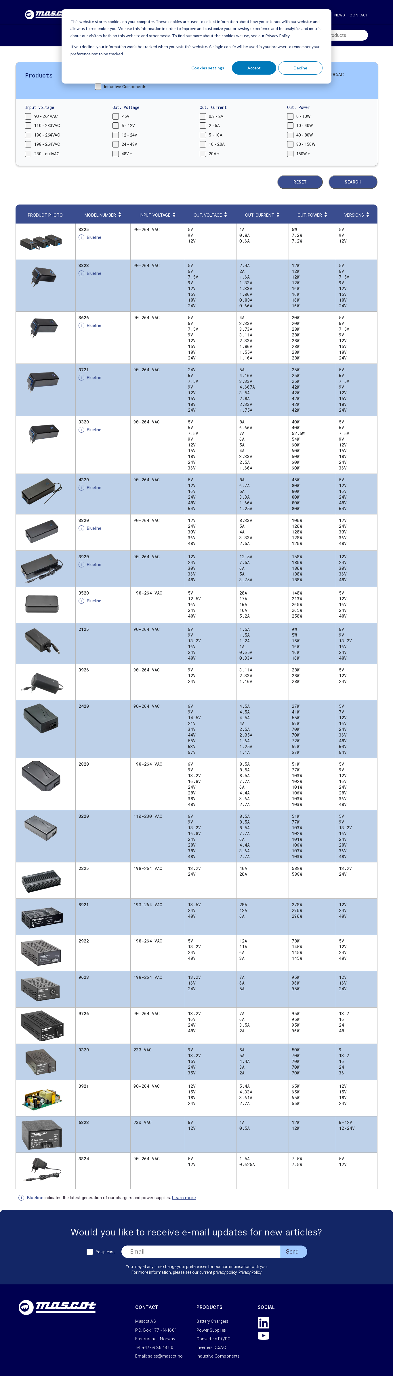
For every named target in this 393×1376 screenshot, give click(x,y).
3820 (84, 520)
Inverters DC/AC (211, 1347)
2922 (84, 941)
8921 (84, 904)
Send (292, 1251)
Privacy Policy (250, 1272)
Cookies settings (207, 67)
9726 (84, 1013)
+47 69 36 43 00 (157, 1347)
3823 (84, 265)
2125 (84, 629)
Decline (300, 67)
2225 (84, 868)
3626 (84, 317)
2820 (84, 764)
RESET (300, 182)
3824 (84, 1158)
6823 (84, 1122)
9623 (84, 977)
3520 (84, 593)
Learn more (184, 1197)
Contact (359, 15)
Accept (254, 67)
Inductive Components (218, 1356)
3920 (84, 556)
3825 (84, 229)
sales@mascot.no (165, 1356)
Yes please (105, 1252)
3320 (84, 422)
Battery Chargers (212, 1321)
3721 (84, 369)
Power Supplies (211, 1330)
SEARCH (353, 182)
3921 (84, 1086)
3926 (84, 670)
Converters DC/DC (213, 1339)
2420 (84, 706)
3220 (84, 816)
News (339, 15)
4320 (84, 479)
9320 (84, 1050)
